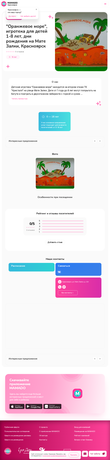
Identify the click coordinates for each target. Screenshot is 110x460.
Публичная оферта (11, 427)
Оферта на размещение (13, 440)
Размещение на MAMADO (84, 431)
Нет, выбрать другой (28, 16)
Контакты (43, 440)
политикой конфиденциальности (54, 456)
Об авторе (43, 435)
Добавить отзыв (55, 242)
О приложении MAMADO (49, 431)
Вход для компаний (82, 427)
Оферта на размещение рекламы (17, 435)
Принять (73, 455)
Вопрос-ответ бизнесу (83, 440)
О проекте (43, 427)
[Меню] (105, 3)
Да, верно (12, 16)
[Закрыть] (36, 9)
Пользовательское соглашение (17, 431)
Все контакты (67, 293)
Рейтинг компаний (81, 435)
